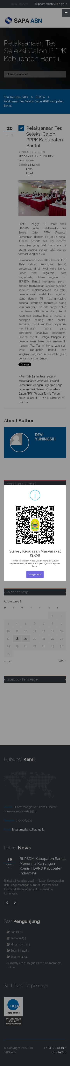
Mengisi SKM (35, 575)
